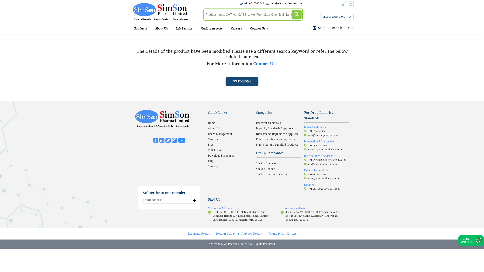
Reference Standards (162, 19)
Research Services (180, 19)
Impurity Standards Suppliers (274, 128)
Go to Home (242, 81)
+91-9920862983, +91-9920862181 (327, 160)
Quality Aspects (212, 28)
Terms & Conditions (282, 233)
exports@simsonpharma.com (325, 149)
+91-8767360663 (317, 131)
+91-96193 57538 (317, 174)
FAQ (210, 161)
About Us (161, 28)
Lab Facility (184, 28)
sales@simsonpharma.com (323, 178)
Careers (236, 28)
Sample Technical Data (336, 28)
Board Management (220, 133)
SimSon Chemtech (267, 163)
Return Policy (226, 233)
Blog (211, 144)
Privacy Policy (251, 233)
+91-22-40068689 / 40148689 (324, 189)
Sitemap (213, 166)
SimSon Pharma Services (271, 174)
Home (211, 122)
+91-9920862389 (317, 145)
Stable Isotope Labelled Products (277, 144)
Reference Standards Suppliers (275, 139)
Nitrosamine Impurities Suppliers (277, 133)
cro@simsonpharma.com (322, 164)
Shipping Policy (199, 233)
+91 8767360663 (254, 3)
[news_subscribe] (194, 200)
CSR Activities (216, 150)
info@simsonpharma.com (286, 3)
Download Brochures (221, 155)
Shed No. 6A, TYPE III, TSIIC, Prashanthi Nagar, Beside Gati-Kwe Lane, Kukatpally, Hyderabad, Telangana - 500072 (312, 216)
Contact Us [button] (258, 28)
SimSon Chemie (265, 168)
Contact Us (265, 63)
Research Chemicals (142, 19)
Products (140, 28)
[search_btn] (297, 15)
